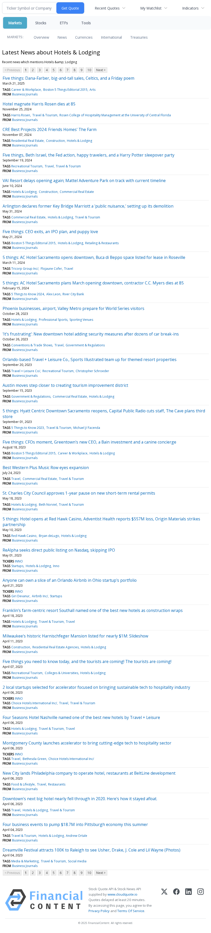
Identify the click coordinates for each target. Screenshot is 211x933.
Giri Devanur (20, 596)
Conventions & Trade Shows (31, 345)
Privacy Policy (99, 911)
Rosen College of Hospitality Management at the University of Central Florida (115, 115)
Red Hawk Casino (24, 536)
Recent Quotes (107, 8)
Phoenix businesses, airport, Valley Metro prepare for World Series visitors (73, 308)
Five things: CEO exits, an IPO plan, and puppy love (50, 231)
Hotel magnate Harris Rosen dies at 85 (39, 104)
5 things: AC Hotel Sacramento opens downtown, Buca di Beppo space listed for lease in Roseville (94, 257)
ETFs (64, 22)
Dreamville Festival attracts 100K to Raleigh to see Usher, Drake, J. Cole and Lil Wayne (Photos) (91, 850)
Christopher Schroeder (92, 371)
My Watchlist (151, 8)
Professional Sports (53, 319)
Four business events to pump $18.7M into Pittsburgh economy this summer (75, 824)
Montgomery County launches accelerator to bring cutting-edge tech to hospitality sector (87, 743)
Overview (41, 37)
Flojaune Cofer (51, 268)
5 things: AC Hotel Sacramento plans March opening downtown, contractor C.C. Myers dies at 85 (93, 283)
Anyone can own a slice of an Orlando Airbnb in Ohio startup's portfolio (70, 580)
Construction (55, 140)
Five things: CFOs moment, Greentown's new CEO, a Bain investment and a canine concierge (89, 442)
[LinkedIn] (188, 900)
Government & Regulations (85, 345)
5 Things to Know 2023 (27, 427)
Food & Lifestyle (23, 784)
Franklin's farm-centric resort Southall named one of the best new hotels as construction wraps (93, 610)
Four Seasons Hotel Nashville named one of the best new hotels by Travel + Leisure (81, 717)
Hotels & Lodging (79, 140)
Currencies (84, 37)
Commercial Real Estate (77, 192)
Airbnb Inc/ (40, 596)
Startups (17, 566)
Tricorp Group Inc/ (24, 268)
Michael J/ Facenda (86, 427)
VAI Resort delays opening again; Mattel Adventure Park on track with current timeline (84, 180)
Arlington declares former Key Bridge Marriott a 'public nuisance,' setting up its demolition (88, 206)
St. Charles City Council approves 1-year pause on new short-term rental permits (79, 493)
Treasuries (139, 37)
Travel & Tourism (44, 115)
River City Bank (73, 294)
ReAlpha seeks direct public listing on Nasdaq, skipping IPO (59, 550)
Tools (86, 22)
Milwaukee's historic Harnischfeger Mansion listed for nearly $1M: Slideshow (75, 636)
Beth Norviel (48, 504)
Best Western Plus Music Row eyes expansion (46, 467)
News (62, 37)
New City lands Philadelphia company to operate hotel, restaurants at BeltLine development (89, 773)
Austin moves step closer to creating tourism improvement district (65, 385)
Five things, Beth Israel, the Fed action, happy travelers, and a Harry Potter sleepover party (88, 155)
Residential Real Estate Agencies (55, 647)
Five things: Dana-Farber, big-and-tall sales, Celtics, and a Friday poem (68, 78)
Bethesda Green (34, 759)
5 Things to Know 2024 (27, 294)
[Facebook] (176, 900)
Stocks (40, 22)
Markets (15, 22)
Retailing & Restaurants (102, 243)
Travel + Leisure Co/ (25, 371)
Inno (56, 566)
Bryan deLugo (49, 536)
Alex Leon (53, 294)
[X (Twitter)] (164, 900)
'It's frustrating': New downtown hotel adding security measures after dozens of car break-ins (91, 334)
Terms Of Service (130, 911)
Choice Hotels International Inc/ (34, 703)
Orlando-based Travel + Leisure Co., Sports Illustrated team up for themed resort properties (90, 359)
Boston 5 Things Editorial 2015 (65, 89)
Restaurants (56, 784)
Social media (77, 861)
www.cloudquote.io (122, 894)
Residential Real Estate (27, 140)
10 (89, 70)
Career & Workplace (26, 89)
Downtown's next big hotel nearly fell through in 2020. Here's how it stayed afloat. (80, 798)
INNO (19, 561)
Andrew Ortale (76, 835)
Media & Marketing (25, 861)
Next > (101, 70)
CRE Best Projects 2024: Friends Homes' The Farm (49, 129)
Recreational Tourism (26, 166)
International (111, 37)
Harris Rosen (20, 115)
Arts (92, 89)
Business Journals (25, 94)
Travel (49, 166)
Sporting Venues (81, 319)
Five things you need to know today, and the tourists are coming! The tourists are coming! (87, 661)
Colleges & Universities (61, 673)
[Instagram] (200, 900)
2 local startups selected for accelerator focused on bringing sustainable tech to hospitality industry (96, 687)
